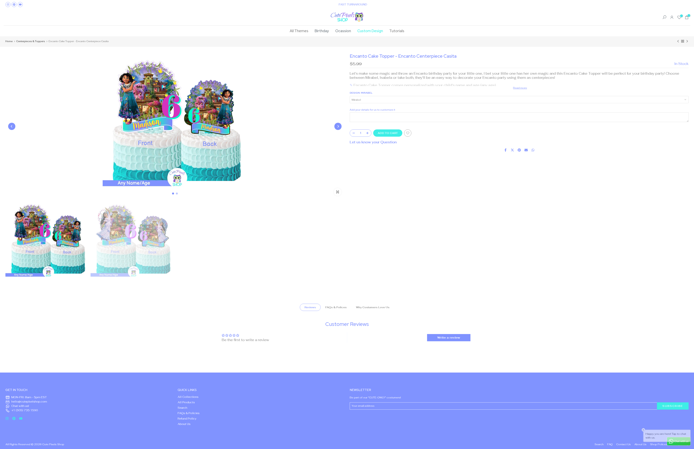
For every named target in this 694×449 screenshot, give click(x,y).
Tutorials (396, 31)
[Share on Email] (526, 150)
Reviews (310, 307)
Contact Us (623, 444)
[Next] (338, 126)
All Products (186, 402)
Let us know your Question (373, 142)
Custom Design (370, 31)
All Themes (299, 31)
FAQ (610, 444)
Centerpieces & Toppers (30, 41)
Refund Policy (187, 418)
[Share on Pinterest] (519, 150)
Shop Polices (658, 444)
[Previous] (11, 126)
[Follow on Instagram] (7, 4)
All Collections (188, 397)
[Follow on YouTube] (20, 4)
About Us (184, 424)
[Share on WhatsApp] (533, 150)
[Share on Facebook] (505, 150)
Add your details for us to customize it (372, 109)
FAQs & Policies (189, 413)
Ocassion (343, 31)
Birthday (322, 31)
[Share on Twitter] (512, 150)
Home (9, 41)
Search (182, 407)
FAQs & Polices (336, 307)
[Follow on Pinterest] (14, 4)
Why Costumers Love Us (372, 307)
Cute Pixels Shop (53, 444)
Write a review (448, 337)
